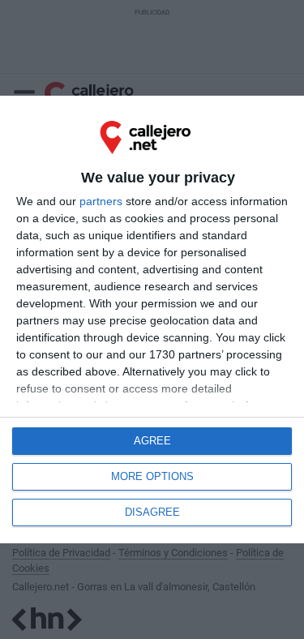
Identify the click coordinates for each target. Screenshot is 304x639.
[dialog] (152, 319)
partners (100, 201)
